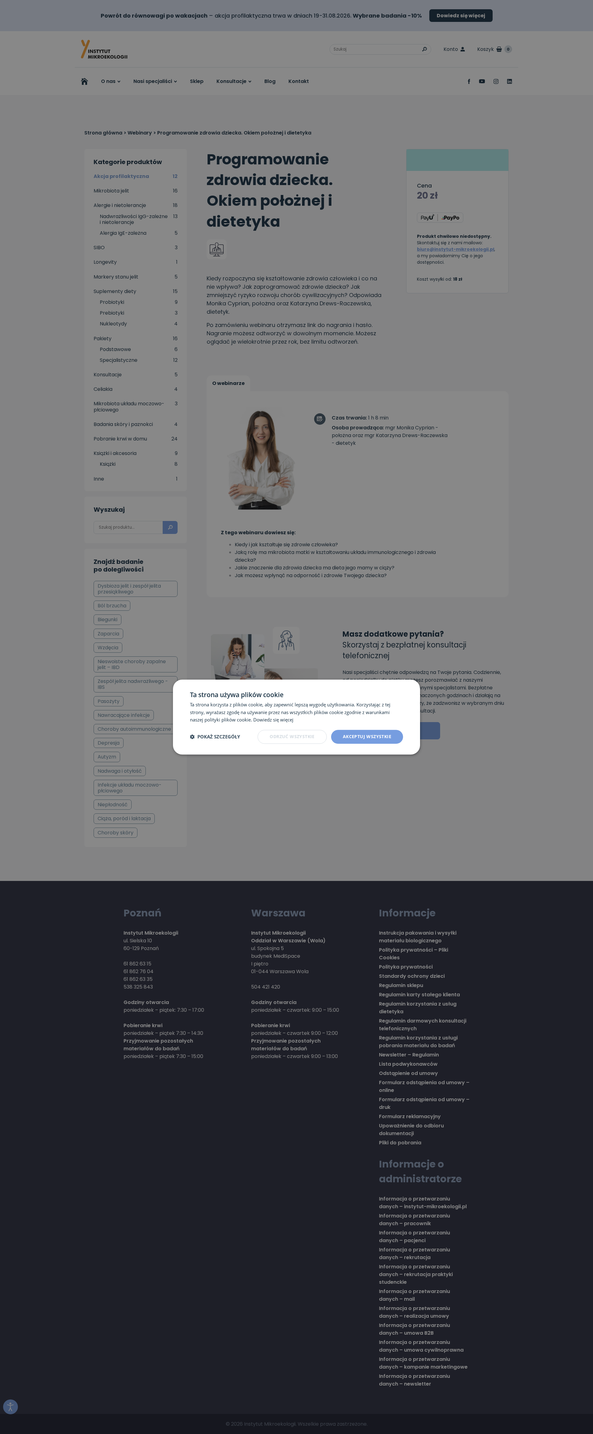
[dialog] (296, 717)
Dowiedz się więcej (273, 720)
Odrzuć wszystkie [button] (292, 736)
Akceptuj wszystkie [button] (367, 736)
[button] (215, 737)
